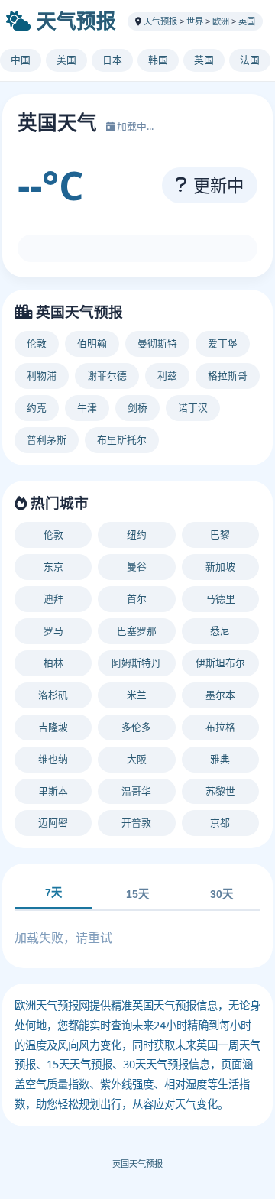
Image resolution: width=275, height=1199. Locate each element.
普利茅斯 (46, 439)
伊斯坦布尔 (220, 662)
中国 (21, 59)
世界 (194, 21)
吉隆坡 (53, 727)
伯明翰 (92, 343)
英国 (246, 21)
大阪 (137, 759)
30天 (221, 894)
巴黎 (220, 534)
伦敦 (37, 343)
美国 (66, 59)
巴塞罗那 (137, 630)
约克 (37, 407)
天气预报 (76, 21)
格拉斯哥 (227, 375)
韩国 (158, 59)
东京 (53, 566)
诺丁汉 (193, 407)
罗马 (53, 630)
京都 (220, 822)
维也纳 (53, 759)
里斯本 (53, 791)
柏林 (53, 662)
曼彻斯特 (157, 343)
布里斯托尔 (122, 439)
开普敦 (136, 822)
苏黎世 (220, 791)
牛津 (87, 407)
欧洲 (220, 21)
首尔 (137, 598)
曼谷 (137, 566)
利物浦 (42, 375)
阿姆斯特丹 (136, 662)
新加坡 (220, 566)
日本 (112, 59)
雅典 (220, 759)
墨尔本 (220, 695)
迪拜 (53, 598)
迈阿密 (53, 822)
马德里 (220, 598)
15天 (137, 894)
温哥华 (136, 791)
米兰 (137, 695)
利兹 (167, 375)
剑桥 (137, 407)
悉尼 (220, 630)
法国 (250, 59)
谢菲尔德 (107, 375)
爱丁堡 (223, 343)
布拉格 (220, 727)
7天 (53, 892)
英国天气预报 (137, 1163)
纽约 (137, 534)
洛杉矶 (53, 695)
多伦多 (136, 727)
